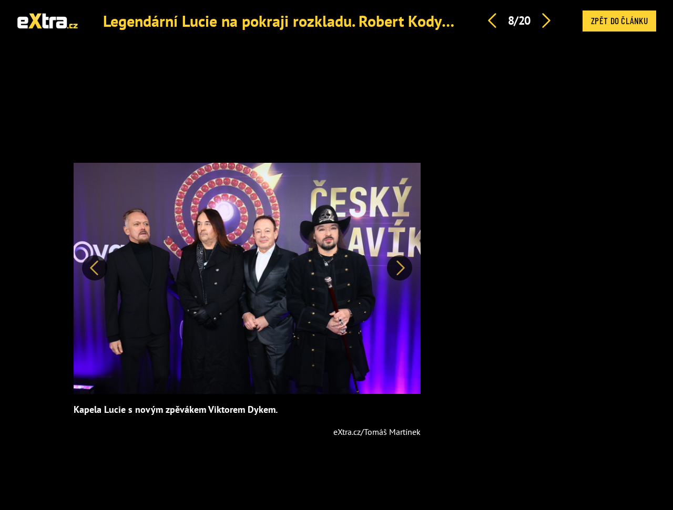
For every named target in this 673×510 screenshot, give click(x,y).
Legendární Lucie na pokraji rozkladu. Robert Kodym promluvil (313, 21)
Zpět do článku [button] (619, 20)
